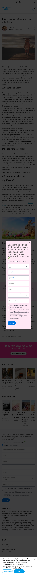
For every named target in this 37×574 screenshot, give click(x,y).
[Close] (34, 559)
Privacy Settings (7, 571)
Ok (19, 571)
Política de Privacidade (15, 314)
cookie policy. (17, 568)
